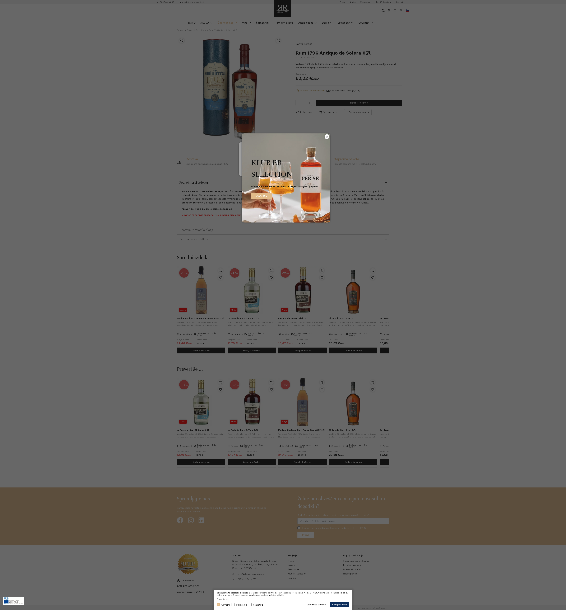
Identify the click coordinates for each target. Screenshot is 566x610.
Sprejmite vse (339, 604)
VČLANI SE (261, 195)
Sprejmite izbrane (316, 604)
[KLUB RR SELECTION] (286, 221)
